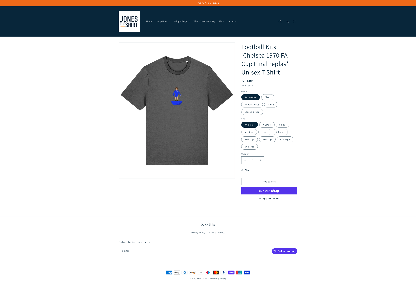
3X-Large (267, 139)
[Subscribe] (173, 251)
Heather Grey (252, 104)
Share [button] (248, 170)
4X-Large (285, 139)
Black (268, 97)
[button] (162, 21)
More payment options (269, 198)
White (271, 104)
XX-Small (249, 124)
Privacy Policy (198, 232)
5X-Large (249, 146)
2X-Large (249, 139)
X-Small (267, 124)
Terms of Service (216, 232)
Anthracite (250, 97)
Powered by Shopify (218, 278)
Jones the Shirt (202, 278)
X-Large (280, 132)
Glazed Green (252, 112)
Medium (249, 132)
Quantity (245, 154)
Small (282, 124)
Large (265, 132)
